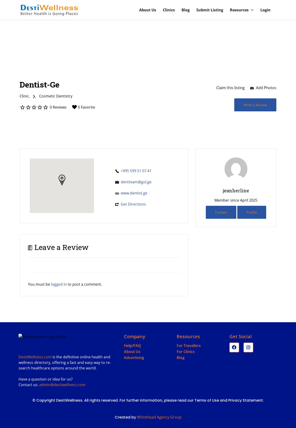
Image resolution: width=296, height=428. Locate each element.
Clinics (169, 9)
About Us (147, 9)
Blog (186, 9)
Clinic (24, 96)
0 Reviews (58, 107)
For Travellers (189, 345)
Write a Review (255, 105)
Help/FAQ (132, 345)
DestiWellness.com (35, 356)
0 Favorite (86, 107)
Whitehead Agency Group (159, 417)
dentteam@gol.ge (136, 181)
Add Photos (265, 87)
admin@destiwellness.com (62, 384)
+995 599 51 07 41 (136, 170)
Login (265, 9)
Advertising (134, 357)
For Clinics (186, 351)
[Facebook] (234, 347)
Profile (252, 212)
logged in (59, 284)
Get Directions (133, 204)
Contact (221, 212)
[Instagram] (248, 347)
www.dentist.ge (134, 193)
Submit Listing (209, 9)
